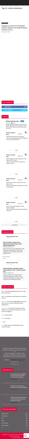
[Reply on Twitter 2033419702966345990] (7, 150)
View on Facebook (6, 256)
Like (25, 107)
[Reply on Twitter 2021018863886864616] (7, 222)
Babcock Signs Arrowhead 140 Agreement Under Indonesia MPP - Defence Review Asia (12, 244)
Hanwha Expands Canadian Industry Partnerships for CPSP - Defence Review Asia (14, 270)
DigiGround (17, 436)
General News (5, 23)
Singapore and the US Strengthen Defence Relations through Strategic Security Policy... (14, 28)
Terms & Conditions (16, 437)
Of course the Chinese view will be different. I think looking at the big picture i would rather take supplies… (13, 309)
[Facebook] (12, 363)
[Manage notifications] (25, 435)
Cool (4, 321)
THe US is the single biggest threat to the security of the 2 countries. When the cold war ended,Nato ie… (14, 302)
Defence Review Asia (10, 133)
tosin (3, 290)
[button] (2, 3)
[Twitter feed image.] (10, 145)
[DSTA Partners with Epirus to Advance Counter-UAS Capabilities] (5, 388)
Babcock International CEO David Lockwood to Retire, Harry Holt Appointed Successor (18, 399)
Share (5, 258)
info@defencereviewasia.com (17, 360)
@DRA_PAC (20, 134)
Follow (24, 110)
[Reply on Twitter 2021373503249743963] (7, 198)
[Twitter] (16, 363)
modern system (8, 314)
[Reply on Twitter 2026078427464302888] (7, 174)
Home (3, 5)
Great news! (7, 318)
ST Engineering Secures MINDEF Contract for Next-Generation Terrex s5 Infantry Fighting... (18, 375)
